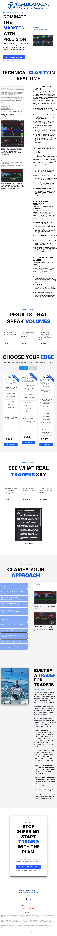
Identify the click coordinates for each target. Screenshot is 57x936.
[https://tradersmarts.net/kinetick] (28, 912)
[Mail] (30, 899)
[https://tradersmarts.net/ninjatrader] (28, 908)
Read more (6, 338)
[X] (27, 899)
